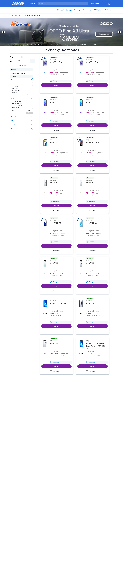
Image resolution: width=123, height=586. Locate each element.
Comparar (56, 90)
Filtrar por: (13, 76)
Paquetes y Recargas (66, 10)
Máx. (21, 110)
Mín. (13, 110)
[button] (3, 32)
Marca (12, 79)
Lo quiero (56, 85)
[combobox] (26, 61)
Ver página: (13, 57)
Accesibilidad (14, 128)
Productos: (13, 69)
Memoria (13, 125)
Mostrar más (30, 95)
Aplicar (30, 113)
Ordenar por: (12, 60)
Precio (12, 99)
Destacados (14, 117)
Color (12, 121)
